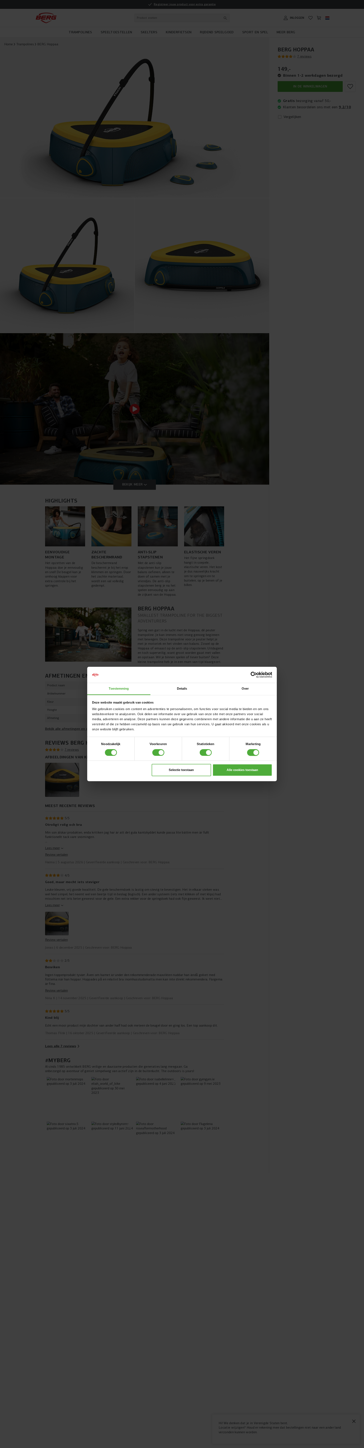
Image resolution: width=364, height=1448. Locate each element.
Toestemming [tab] (119, 688)
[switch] (158, 752)
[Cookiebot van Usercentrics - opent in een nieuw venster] (253, 675)
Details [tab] (182, 688)
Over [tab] (245, 688)
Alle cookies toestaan (242, 770)
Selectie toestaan (181, 770)
